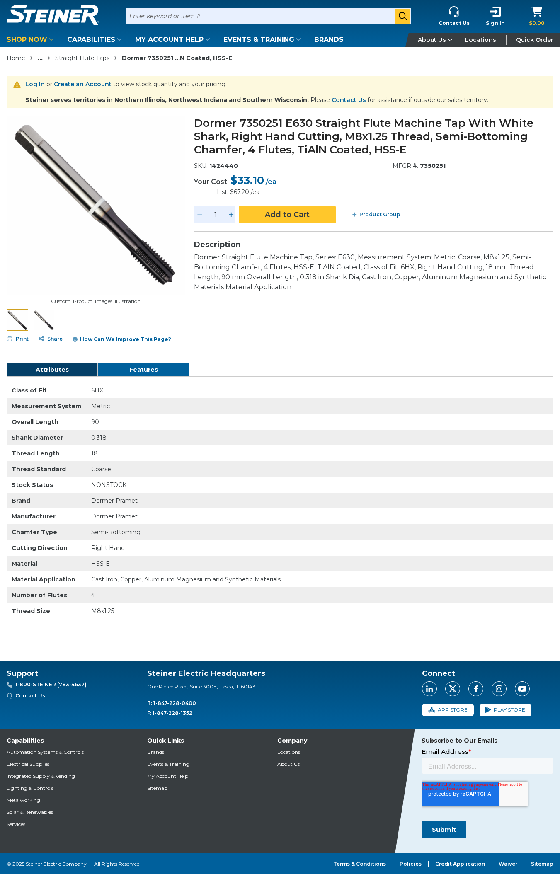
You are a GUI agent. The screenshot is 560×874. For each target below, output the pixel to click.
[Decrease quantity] (200, 214)
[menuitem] (31, 40)
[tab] (52, 370)
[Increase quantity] (231, 214)
